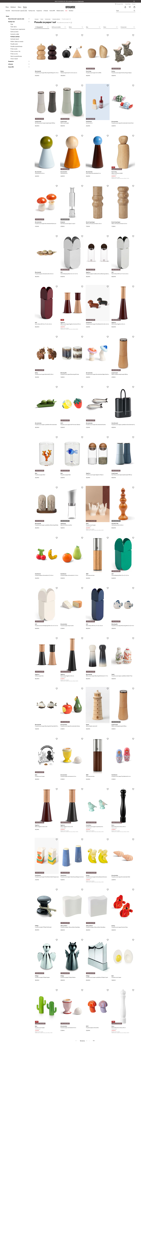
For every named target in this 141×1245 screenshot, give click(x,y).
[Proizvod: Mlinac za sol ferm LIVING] (123, 152)
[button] (41, 27)
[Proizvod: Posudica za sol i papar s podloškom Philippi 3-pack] (98, 956)
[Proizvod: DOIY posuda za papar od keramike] (98, 1006)
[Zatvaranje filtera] (134, 1)
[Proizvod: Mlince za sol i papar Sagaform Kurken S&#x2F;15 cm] (72, 303)
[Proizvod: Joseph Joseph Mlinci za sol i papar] (72, 102)
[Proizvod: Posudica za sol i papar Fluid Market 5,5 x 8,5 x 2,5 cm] (98, 303)
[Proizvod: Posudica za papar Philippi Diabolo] (72, 956)
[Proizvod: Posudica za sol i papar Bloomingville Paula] (72, 353)
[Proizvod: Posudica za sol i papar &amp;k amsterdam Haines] (72, 705)
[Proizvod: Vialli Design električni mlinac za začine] (72, 504)
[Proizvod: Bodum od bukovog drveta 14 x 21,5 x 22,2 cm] (72, 52)
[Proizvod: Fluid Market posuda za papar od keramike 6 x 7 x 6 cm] (72, 554)
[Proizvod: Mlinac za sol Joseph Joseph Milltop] (123, 705)
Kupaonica (39, 10)
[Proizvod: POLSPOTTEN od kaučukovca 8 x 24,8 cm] (123, 504)
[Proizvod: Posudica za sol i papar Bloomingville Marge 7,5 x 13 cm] (47, 52)
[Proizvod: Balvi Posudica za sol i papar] (123, 956)
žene (7, 7)
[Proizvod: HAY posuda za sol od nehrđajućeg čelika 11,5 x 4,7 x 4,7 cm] (47, 604)
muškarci (13, 7)
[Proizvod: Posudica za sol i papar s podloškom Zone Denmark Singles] (123, 403)
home (25, 7)
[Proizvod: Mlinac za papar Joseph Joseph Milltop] (123, 353)
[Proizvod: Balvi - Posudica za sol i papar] (47, 755)
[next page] (93, 1041)
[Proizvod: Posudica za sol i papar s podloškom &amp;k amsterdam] (47, 403)
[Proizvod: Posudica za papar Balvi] (47, 454)
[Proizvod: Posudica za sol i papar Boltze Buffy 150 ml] (47, 353)
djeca (19, 7)
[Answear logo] (70, 7)
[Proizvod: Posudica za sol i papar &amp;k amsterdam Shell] (123, 856)
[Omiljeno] (130, 7)
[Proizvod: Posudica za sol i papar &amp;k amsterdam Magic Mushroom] (98, 353)
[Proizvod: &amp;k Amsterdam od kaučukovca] (72, 152)
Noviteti (8, 10)
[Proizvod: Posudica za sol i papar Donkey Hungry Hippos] (123, 52)
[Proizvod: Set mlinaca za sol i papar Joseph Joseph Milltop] (47, 102)
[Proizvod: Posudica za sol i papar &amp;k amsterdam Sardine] (98, 403)
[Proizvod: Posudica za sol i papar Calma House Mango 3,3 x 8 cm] (72, 856)
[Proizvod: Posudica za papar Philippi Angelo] (47, 956)
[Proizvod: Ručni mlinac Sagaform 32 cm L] (123, 303)
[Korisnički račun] (125, 7)
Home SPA (52, 10)
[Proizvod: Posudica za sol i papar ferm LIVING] (98, 52)
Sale (66, 10)
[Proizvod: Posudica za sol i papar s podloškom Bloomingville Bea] (47, 504)
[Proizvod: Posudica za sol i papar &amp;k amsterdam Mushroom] (47, 202)
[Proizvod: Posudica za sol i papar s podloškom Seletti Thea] (123, 655)
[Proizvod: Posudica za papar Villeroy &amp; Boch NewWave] (72, 906)
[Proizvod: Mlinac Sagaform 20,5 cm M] (47, 805)
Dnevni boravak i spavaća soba (19, 10)
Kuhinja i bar (32, 10)
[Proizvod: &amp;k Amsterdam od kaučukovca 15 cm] (47, 152)
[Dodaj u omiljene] (56, 35)
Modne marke (60, 10)
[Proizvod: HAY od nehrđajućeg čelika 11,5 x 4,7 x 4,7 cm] (72, 253)
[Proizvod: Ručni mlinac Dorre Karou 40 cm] (123, 805)
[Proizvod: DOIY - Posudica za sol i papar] (98, 504)
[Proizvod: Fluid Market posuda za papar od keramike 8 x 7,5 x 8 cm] (47, 554)
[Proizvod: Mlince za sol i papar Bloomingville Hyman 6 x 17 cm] (98, 655)
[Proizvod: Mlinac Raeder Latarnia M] (98, 705)
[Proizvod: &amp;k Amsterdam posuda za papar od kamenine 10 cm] (72, 755)
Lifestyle (45, 10)
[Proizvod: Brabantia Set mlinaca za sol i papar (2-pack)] (72, 202)
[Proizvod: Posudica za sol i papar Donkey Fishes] (123, 906)
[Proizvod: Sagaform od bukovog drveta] (47, 655)
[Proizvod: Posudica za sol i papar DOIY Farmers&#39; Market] (72, 403)
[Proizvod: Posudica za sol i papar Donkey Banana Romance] (98, 856)
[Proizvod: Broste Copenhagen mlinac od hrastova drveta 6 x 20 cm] (98, 202)
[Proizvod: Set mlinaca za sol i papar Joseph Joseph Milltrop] (123, 454)
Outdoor (71, 10)
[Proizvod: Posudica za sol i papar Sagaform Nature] (98, 454)
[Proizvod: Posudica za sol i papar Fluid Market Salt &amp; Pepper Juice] (47, 856)
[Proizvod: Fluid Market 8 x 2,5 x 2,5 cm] (98, 102)
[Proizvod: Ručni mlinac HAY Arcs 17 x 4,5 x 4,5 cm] (123, 253)
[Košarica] (134, 7)
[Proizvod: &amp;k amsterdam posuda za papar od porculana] (72, 604)
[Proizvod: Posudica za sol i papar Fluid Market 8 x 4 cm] (123, 755)
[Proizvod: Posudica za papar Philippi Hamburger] (47, 906)
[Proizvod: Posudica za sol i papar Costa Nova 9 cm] (98, 805)
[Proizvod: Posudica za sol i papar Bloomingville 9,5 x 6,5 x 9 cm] (123, 604)
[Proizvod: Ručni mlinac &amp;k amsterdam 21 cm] (98, 152)
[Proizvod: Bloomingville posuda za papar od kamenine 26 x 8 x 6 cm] (47, 253)
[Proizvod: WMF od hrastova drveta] (98, 554)
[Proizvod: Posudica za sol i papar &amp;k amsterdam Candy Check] (123, 102)
